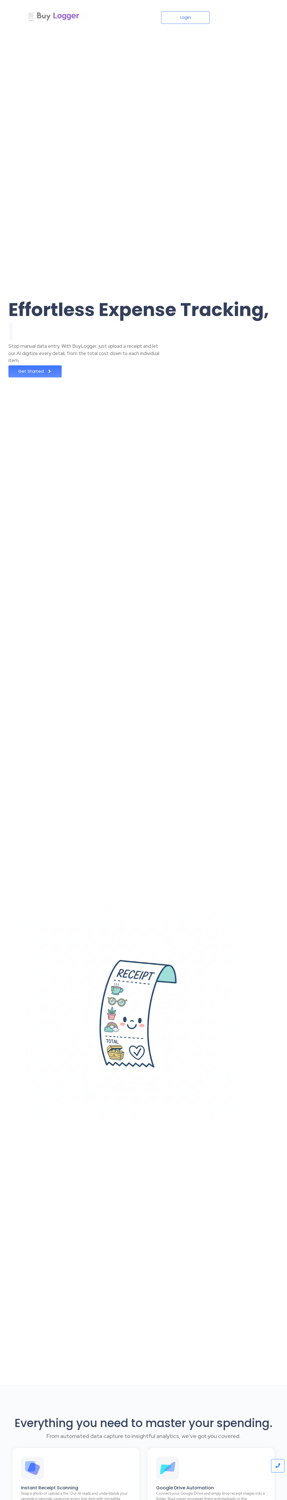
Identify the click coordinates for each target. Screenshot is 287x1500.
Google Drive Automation (185, 1488)
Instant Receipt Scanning (49, 1488)
